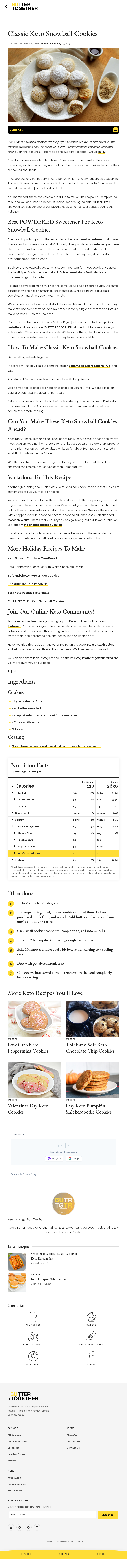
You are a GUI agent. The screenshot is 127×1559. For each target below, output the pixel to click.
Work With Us (74, 1441)
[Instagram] (11, 1527)
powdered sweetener (87, 239)
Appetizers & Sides (91, 1345)
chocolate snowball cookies (38, 538)
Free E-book (15, 1490)
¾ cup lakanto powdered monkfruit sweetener (44, 715)
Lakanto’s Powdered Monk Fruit (70, 272)
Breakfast (33, 1365)
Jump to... (16, 129)
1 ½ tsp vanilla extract (27, 722)
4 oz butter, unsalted (26, 708)
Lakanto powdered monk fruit (89, 365)
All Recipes (33, 1325)
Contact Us (73, 1447)
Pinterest (14, 626)
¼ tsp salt (19, 729)
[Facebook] (28, 1527)
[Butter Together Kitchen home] (23, 1399)
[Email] (37, 1527)
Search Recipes (17, 1484)
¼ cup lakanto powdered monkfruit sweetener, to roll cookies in (56, 746)
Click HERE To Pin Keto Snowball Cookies (36, 601)
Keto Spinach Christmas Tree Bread (32, 558)
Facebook (76, 621)
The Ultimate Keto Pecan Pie (28, 584)
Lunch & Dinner (33, 1345)
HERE (101, 151)
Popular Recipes (17, 1441)
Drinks (91, 1365)
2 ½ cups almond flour (27, 701)
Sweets (91, 1325)
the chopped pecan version (43, 524)
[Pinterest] (19, 1527)
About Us (72, 1435)
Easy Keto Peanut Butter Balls (28, 592)
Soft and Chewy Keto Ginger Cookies (33, 575)
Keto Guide (14, 1477)
